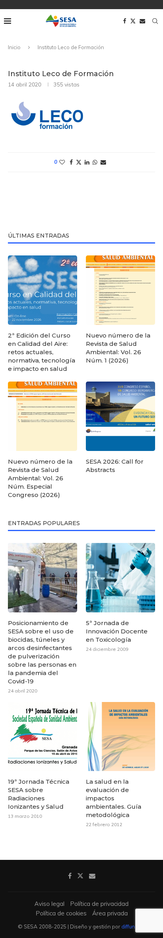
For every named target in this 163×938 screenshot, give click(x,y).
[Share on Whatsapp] (95, 162)
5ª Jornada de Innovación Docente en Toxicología (117, 631)
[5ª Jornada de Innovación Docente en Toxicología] (120, 577)
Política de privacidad (99, 903)
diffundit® (133, 926)
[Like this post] (62, 162)
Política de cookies (61, 913)
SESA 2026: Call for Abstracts (115, 466)
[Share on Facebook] (71, 162)
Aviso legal (49, 903)
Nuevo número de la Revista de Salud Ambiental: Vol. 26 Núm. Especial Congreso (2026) (40, 478)
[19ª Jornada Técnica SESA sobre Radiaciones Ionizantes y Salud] (42, 736)
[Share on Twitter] (79, 162)
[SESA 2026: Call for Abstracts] (120, 416)
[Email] (142, 21)
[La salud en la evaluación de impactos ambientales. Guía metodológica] (120, 736)
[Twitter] (133, 21)
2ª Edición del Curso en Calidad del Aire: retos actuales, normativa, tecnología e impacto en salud (41, 352)
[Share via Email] (103, 162)
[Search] (155, 21)
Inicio (14, 47)
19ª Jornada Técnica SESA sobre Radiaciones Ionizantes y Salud (38, 794)
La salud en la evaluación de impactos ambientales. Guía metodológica (113, 798)
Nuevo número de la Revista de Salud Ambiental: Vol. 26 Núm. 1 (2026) (118, 348)
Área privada (110, 913)
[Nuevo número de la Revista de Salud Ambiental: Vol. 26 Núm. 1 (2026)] (120, 290)
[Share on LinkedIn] (87, 162)
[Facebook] (124, 21)
